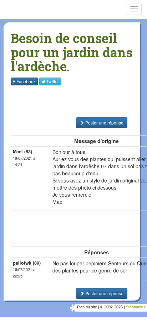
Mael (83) (22, 151)
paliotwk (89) (27, 263)
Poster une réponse (103, 123)
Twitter (52, 81)
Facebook (26, 81)
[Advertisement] (55, 101)
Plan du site (87, 307)
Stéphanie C (136, 307)
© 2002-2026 (111, 307)
